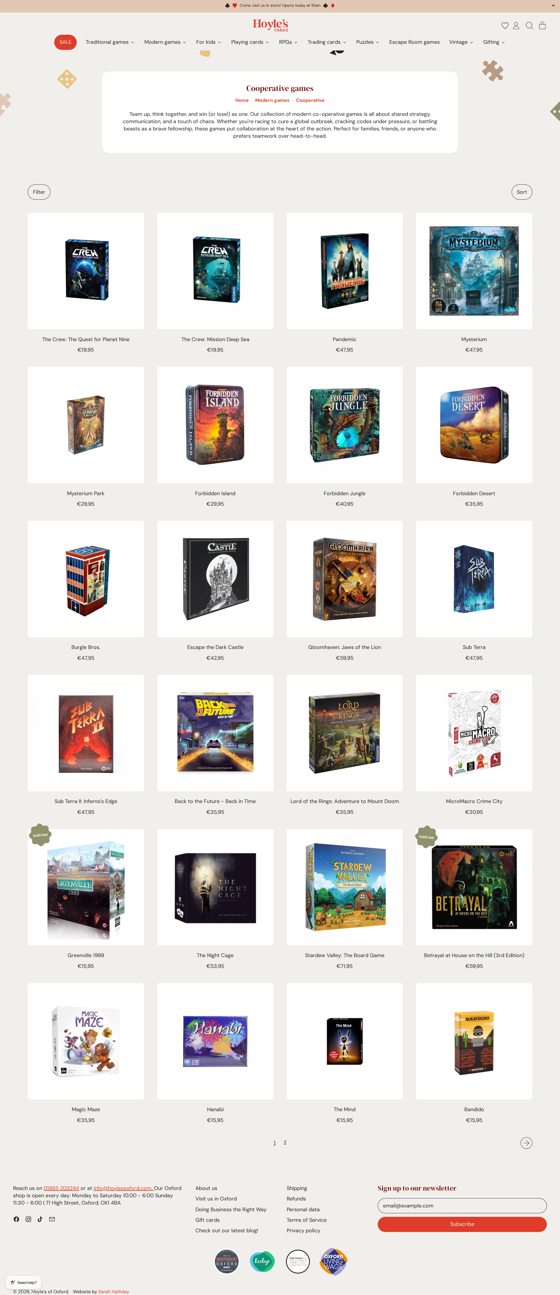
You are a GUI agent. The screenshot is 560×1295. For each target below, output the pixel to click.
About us (206, 1188)
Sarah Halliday (113, 1292)
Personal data (303, 1209)
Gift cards (207, 1220)
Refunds (296, 1198)
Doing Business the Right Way (231, 1209)
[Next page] (527, 1143)
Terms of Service (307, 1220)
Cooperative (310, 100)
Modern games (272, 100)
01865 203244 (61, 1188)
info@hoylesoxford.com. (124, 1188)
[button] (505, 25)
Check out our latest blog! (226, 1230)
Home (242, 100)
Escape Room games (414, 42)
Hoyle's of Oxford (50, 1292)
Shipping (297, 1188)
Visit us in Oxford (216, 1198)
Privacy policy (303, 1230)
